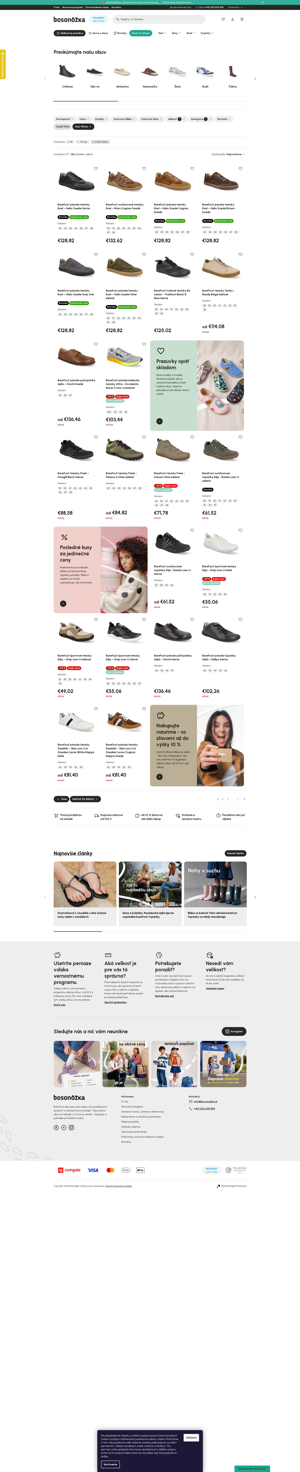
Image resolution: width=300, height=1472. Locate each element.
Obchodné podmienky (134, 1131)
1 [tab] (78, 931)
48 (91, 228)
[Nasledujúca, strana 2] (244, 799)
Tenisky (83, 141)
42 (60, 228)
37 (156, 585)
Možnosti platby (130, 1121)
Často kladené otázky (97, 7)
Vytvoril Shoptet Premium (233, 1186)
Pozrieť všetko (235, 853)
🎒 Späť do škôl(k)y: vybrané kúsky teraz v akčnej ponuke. (130, 2)
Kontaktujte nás (164, 995)
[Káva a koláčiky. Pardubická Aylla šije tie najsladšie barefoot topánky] (150, 884)
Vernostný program (72, 7)
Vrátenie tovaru (215, 988)
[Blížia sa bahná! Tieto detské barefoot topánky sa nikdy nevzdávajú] (215, 884)
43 (65, 228)
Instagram (237, 1031)
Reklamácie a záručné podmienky (141, 1116)
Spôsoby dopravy (131, 1126)
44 (70, 228)
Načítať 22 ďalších (83, 799)
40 (108, 228)
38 (156, 309)
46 (71, 141)
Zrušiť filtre (62, 126)
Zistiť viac (60, 1004)
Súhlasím (191, 1437)
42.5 (109, 412)
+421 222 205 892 (214, 7)
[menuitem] (70, 33)
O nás (57, 7)
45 (76, 228)
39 (161, 309)
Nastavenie (110, 1464)
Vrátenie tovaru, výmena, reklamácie (142, 1111)
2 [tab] (150, 101)
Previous (45, 79)
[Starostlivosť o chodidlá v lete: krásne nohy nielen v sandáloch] (85, 884)
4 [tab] (222, 931)
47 (86, 228)
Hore (64, 799)
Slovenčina (234, 7)
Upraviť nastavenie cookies (118, 1186)
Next (255, 79)
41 (113, 228)
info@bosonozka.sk (205, 1101)
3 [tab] (214, 101)
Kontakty (116, 7)
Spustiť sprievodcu (115, 1002)
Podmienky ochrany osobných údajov (142, 1136)
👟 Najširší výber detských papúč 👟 (176, 2)
